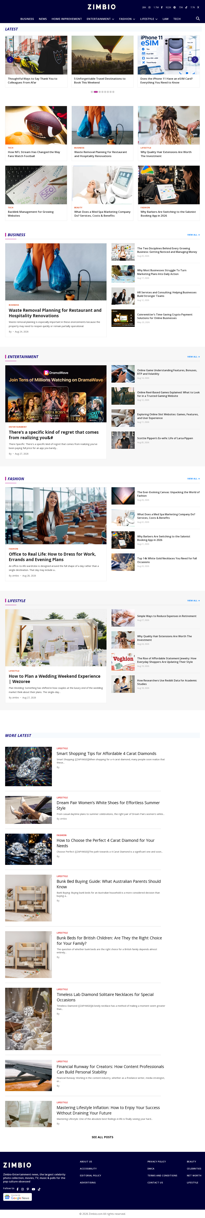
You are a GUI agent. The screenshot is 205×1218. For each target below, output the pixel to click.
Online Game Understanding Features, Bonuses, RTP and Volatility (167, 372)
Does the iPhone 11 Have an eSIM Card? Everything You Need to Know (100, 80)
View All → (193, 234)
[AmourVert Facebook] (162, 7)
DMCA (151, 1168)
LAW (165, 19)
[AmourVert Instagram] (149, 7)
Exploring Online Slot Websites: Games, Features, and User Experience (167, 416)
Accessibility (88, 1168)
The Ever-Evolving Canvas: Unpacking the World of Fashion (168, 493)
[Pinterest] (28, 1189)
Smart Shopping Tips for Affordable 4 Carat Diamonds (106, 753)
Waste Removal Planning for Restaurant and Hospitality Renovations (100, 154)
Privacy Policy (157, 1161)
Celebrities (194, 1168)
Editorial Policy (90, 1175)
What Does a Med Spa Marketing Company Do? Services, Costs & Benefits (102, 214)
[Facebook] (17, 1189)
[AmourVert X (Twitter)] (198, 7)
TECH (177, 19)
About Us (86, 1161)
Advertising (88, 1182)
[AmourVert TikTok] (186, 7)
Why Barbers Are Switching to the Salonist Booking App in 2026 (168, 214)
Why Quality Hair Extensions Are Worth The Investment (166, 154)
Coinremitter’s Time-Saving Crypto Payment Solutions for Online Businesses (165, 316)
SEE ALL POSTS (102, 1137)
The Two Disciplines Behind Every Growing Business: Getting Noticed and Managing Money (167, 250)
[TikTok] (39, 1189)
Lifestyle (192, 1182)
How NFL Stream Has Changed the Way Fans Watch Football (34, 154)
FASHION (125, 19)
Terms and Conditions (162, 1175)
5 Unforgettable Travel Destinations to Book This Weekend (33, 80)
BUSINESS (27, 19)
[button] (10, 59)
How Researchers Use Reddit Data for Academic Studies (167, 682)
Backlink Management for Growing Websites (31, 214)
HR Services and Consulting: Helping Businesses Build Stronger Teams (167, 294)
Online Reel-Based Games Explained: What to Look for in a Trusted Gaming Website (168, 394)
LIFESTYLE (147, 19)
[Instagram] (22, 1189)
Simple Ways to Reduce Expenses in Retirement (167, 616)
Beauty (191, 1161)
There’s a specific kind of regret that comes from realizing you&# (54, 435)
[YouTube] (33, 1189)
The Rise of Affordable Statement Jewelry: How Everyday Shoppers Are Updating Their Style (166, 660)
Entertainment (99, 19)
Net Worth (194, 1175)
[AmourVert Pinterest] (174, 7)
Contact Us (155, 1182)
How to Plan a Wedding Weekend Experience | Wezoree (161, 80)
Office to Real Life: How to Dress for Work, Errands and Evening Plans (52, 556)
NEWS (43, 19)
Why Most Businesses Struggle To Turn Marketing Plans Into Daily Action (161, 272)
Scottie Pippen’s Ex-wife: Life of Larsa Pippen (165, 438)
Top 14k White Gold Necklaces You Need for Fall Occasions (167, 560)
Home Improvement (67, 19)
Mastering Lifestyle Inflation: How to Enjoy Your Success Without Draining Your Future (108, 1110)
